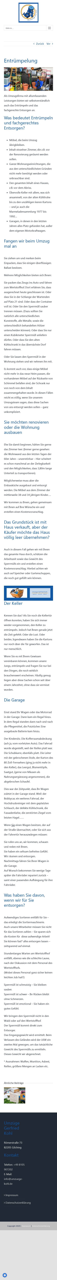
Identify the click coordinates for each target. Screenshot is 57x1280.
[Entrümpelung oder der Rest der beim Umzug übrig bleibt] (14, 1088)
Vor (48, 43)
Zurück (40, 43)
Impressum (12, 1195)
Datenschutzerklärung (15, 1202)
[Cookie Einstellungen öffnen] (5, 1276)
